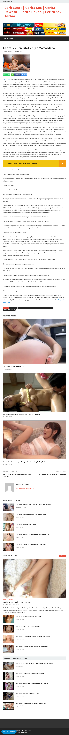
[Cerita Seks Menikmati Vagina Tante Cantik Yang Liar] (34, 412)
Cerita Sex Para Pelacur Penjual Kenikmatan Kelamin (33, 636)
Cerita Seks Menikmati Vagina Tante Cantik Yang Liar (21, 414)
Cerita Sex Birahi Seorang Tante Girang (29, 616)
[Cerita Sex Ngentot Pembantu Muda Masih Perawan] (8, 534)
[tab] (7, 658)
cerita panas (22, 308)
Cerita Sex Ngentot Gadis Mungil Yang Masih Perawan (33, 504)
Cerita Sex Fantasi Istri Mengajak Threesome (31, 703)
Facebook (17, 74)
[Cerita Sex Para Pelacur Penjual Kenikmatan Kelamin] (8, 636)
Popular (7, 658)
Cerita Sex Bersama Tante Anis (14, 366)
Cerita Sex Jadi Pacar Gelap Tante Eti (28, 626)
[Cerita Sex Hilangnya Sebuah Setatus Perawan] (8, 544)
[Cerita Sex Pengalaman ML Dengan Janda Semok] (8, 646)
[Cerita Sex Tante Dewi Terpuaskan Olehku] (8, 673)
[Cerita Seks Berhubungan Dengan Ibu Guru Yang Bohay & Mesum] (34, 460)
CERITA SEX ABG (7, 44)
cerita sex (38, 308)
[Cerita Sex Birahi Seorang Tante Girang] (8, 616)
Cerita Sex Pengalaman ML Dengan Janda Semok (32, 646)
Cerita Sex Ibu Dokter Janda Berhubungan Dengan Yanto (34, 663)
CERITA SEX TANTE (8, 599)
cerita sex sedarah (9, 309)
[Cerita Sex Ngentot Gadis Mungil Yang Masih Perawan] (8, 504)
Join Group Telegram (9, 731)
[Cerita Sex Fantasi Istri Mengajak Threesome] (8, 703)
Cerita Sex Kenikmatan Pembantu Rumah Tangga (32, 683)
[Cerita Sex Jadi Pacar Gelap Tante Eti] (8, 626)
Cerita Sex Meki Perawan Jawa (26, 524)
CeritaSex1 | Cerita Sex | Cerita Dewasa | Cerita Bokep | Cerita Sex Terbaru (32, 11)
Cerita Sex (6, 79)
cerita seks (30, 308)
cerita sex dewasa (47, 308)
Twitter (25, 74)
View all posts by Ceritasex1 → (25, 488)
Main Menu (10, 38)
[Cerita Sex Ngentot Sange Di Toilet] (8, 693)
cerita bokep (13, 308)
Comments (17, 658)
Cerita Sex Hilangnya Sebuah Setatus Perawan (31, 544)
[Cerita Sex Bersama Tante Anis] (34, 364)
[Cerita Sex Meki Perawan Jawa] (8, 524)
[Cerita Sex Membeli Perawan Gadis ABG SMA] (8, 514)
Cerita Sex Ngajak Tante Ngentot (17, 602)
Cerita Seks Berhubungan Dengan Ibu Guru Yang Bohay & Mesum (26, 462)
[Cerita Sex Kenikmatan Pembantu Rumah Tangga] (8, 683)
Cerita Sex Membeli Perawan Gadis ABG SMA (31, 514)
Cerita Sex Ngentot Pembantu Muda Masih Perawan (33, 534)
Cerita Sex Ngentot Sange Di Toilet (27, 693)
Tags (25, 658)
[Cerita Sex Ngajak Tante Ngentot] (34, 560)
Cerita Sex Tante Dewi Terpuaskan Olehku (30, 673)
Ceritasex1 (18, 51)
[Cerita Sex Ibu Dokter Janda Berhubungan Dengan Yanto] (8, 663)
